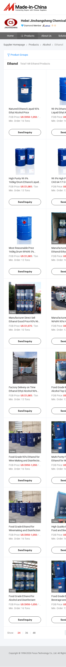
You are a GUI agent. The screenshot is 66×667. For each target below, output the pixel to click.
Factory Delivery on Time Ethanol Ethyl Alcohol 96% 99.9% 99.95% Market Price (23, 391)
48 (34, 632)
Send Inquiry (25, 132)
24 (19, 632)
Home (10, 35)
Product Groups (19, 54)
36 (26, 632)
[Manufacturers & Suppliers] (26, 7)
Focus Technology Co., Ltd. (45, 653)
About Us (46, 35)
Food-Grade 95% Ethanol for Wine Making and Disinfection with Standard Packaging (25, 460)
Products (29, 35)
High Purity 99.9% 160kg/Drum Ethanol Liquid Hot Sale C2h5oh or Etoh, (24, 182)
